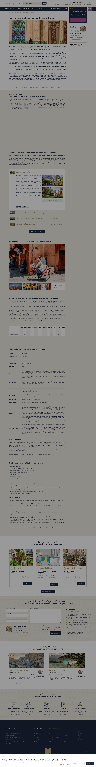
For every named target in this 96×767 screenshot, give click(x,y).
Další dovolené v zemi (47, 591)
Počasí (32, 87)
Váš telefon (8, 613)
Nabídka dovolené (9, 8)
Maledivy (65, 735)
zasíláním (53, 629)
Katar (50, 741)
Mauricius (65, 739)
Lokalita (11, 87)
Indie (50, 733)
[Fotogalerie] (37, 263)
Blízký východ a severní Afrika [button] (26, 8)
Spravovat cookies (64, 764)
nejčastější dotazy (76, 39)
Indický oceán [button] (42, 8)
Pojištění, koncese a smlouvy (12, 735)
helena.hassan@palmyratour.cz (78, 35)
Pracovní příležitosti (10, 739)
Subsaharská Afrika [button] (55, 8)
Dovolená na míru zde (77, 19)
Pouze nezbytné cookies (78, 763)
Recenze (71, 4)
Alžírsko (36, 731)
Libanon (65, 731)
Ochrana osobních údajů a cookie (13, 737)
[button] (37, 172)
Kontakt (89, 4)
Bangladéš (37, 737)
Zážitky (17, 87)
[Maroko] (52, 182)
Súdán (79, 737)
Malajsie (65, 733)
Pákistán (80, 731)
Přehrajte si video (59, 287)
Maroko (65, 737)
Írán (50, 735)
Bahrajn (36, 733)
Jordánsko (51, 739)
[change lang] (13, 3)
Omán (64, 741)
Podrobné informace (61, 762)
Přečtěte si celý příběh (15, 683)
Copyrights (8, 743)
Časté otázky (78, 4)
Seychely (80, 735)
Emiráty (50, 731)
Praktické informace (42, 87)
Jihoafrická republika (54, 737)
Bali (35, 735)
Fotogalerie (25, 87)
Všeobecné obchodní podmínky (13, 733)
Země (58, 4)
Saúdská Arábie (81, 733)
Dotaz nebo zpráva (34, 608)
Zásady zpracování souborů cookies (14, 741)
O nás (84, 4)
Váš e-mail (8, 618)
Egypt (35, 741)
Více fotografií (53, 200)
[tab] (37, 172)
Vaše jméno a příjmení (11, 608)
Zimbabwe (80, 739)
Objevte (26, 583)
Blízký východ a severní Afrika (22, 12)
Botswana (37, 739)
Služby (62, 4)
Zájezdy (58, 87)
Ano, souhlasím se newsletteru (51, 629)
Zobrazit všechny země (54, 728)
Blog (66, 4)
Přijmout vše (90, 763)
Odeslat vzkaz (54, 633)
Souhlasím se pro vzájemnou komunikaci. (52, 626)
